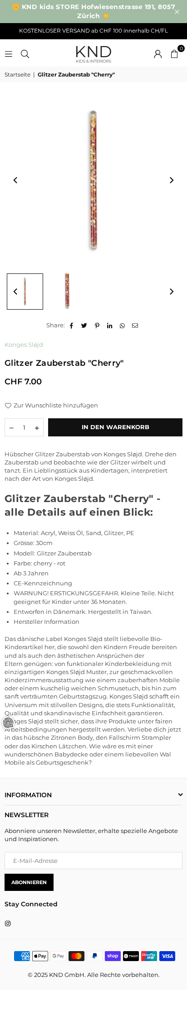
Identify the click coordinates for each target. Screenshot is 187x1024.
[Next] (171, 180)
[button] (174, 53)
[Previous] (16, 180)
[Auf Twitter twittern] (84, 325)
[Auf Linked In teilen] (110, 325)
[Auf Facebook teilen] (72, 325)
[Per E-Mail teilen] (135, 325)
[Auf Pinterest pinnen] (97, 325)
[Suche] (25, 53)
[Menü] (8, 53)
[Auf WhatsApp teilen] (122, 325)
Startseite (17, 74)
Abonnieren (29, 882)
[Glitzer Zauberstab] (25, 291)
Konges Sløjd (24, 344)
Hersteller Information (46, 621)
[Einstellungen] (158, 53)
